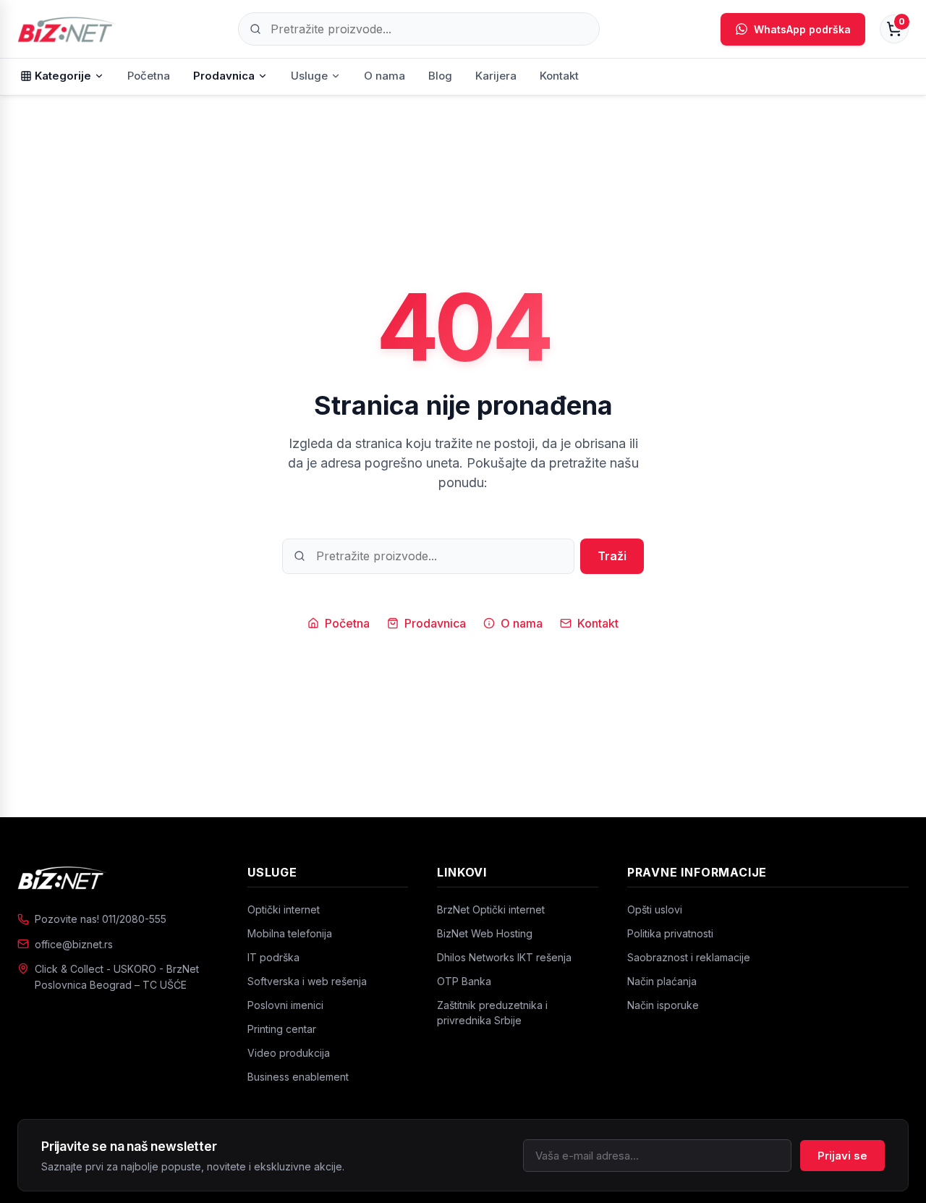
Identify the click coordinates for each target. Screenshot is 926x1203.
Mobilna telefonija (289, 933)
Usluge (309, 76)
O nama (384, 76)
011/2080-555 (134, 919)
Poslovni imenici (285, 1005)
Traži (612, 556)
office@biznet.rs (74, 944)
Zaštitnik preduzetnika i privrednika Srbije (492, 1012)
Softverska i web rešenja (307, 981)
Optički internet (283, 909)
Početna (148, 76)
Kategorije (63, 76)
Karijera (496, 76)
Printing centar (281, 1029)
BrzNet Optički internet (491, 909)
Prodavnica (224, 76)
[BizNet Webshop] (66, 29)
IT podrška (273, 957)
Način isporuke (663, 1005)
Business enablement (298, 1077)
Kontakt (559, 76)
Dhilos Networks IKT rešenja (504, 957)
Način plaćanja (662, 981)
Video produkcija (288, 1053)
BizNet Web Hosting (484, 933)
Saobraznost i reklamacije (688, 957)
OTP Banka (464, 981)
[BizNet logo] (117, 877)
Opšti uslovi (654, 909)
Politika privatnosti (670, 933)
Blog (440, 76)
